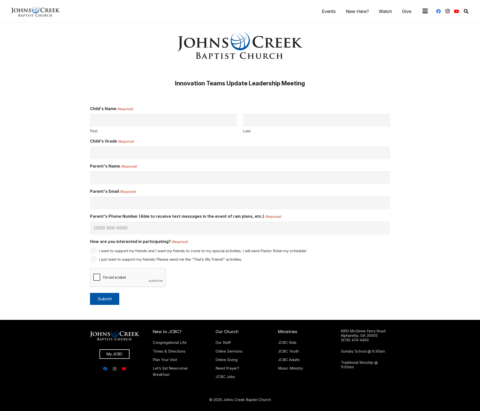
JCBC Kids (287, 342)
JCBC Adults (289, 359)
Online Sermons (229, 351)
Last (246, 131)
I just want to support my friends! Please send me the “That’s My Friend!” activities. (170, 259)
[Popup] (425, 11)
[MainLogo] (35, 11)
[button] (466, 11)
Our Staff (223, 342)
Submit (105, 298)
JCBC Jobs (225, 376)
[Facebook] (438, 11)
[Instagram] (447, 11)
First (94, 131)
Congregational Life (169, 342)
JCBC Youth (288, 351)
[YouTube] (456, 11)
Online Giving (227, 359)
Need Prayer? (227, 368)
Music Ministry (290, 368)
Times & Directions (169, 351)
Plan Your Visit (165, 359)
